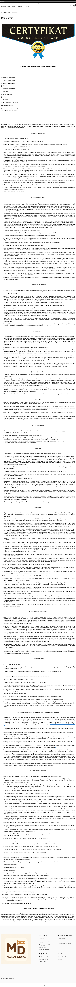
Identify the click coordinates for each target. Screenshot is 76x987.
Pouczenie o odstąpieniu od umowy (46, 941)
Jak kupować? (42, 947)
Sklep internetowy (37, 985)
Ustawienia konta (43, 959)
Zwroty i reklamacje (44, 949)
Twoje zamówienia (43, 956)
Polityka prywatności (44, 944)
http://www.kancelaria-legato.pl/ (40, 921)
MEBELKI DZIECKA (5, 12)
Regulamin (41, 938)
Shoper (11, 978)
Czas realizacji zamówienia (64, 943)
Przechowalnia (42, 961)
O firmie (60, 959)
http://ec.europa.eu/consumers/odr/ (14, 756)
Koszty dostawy (62, 941)
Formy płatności (62, 938)
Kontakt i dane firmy (63, 956)
